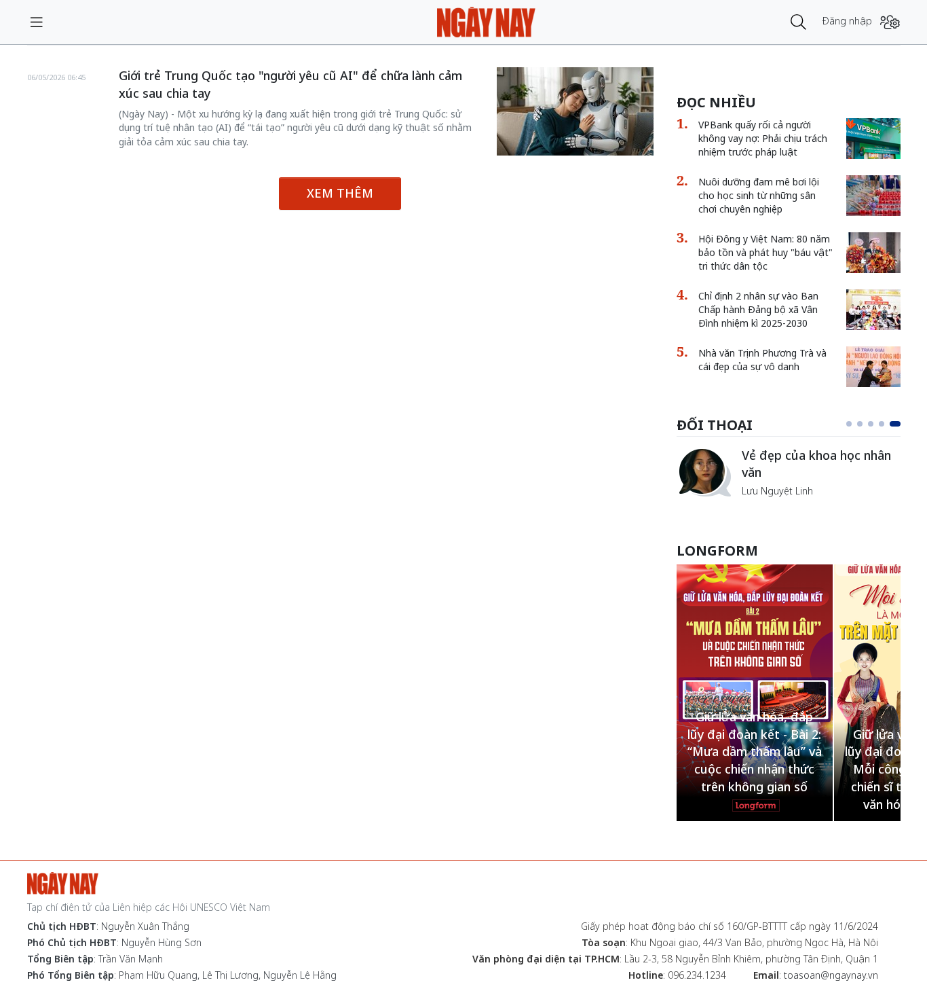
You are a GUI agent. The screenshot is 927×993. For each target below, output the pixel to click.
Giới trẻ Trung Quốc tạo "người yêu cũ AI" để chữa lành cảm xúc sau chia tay (290, 84)
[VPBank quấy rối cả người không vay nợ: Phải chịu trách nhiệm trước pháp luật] (873, 138)
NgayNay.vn (486, 22)
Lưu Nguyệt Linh (777, 490)
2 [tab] (860, 424)
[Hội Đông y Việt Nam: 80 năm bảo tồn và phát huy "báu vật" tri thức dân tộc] (873, 252)
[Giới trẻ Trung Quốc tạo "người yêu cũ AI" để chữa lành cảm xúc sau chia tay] (575, 111)
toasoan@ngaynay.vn (831, 975)
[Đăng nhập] (890, 22)
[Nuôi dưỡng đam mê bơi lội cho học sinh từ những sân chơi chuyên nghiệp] (873, 195)
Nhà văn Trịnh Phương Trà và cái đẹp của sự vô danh (762, 359)
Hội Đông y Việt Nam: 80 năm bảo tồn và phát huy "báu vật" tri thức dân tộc (765, 252)
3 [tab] (870, 424)
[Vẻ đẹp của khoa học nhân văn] (704, 472)
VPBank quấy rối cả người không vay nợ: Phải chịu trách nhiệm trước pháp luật (762, 138)
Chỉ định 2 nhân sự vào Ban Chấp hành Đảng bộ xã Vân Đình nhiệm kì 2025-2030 (758, 309)
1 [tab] (849, 424)
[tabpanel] (789, 472)
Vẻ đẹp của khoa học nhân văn (816, 464)
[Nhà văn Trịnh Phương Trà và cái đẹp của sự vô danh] (873, 366)
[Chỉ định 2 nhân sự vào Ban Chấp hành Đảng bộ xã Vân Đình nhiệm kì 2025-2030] (873, 309)
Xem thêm (340, 193)
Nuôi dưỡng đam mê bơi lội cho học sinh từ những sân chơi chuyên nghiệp (758, 195)
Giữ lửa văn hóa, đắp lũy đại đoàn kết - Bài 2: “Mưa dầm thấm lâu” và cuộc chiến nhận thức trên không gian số (754, 751)
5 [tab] (895, 424)
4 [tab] (881, 424)
